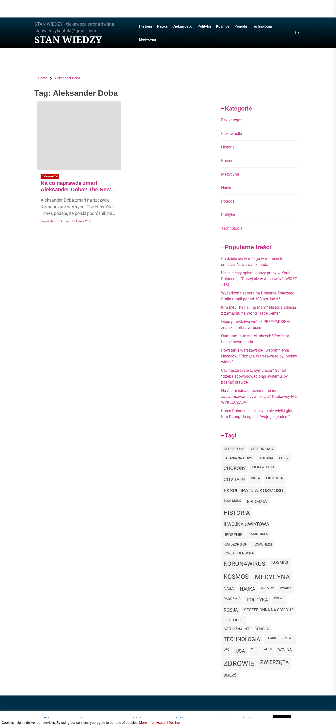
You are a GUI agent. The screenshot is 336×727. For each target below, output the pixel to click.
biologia (266, 458)
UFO (226, 649)
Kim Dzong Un (235, 544)
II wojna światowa (246, 524)
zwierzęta (274, 662)
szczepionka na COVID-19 (269, 610)
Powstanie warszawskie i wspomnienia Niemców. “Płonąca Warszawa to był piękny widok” (259, 356)
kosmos (236, 576)
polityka (257, 600)
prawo (279, 598)
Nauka (162, 26)
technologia (242, 639)
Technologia (262, 26)
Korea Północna (239, 553)
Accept (161, 723)
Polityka (204, 26)
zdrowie (239, 663)
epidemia (257, 501)
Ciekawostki (182, 26)
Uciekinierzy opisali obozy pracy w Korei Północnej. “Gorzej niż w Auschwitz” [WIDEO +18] (259, 279)
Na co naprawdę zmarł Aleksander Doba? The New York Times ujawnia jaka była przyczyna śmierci (77, 186)
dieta (255, 478)
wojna (285, 650)
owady (285, 588)
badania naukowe (238, 458)
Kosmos (222, 26)
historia (237, 512)
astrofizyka (234, 449)
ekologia (274, 478)
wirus (268, 649)
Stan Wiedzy (68, 39)
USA (240, 651)
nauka (247, 589)
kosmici (279, 562)
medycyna (272, 577)
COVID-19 (234, 479)
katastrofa (258, 534)
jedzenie (233, 534)
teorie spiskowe (279, 638)
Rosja (231, 610)
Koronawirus (244, 563)
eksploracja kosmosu (253, 490)
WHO (254, 649)
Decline (174, 723)
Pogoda (240, 26)
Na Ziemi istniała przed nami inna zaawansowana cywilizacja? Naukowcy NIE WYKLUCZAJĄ (259, 396)
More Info (146, 723)
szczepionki (234, 620)
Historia (145, 26)
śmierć (230, 675)
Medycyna (147, 39)
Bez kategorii (232, 120)
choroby (235, 468)
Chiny (284, 458)
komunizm (263, 544)
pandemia (232, 599)
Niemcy (267, 588)
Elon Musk (232, 500)
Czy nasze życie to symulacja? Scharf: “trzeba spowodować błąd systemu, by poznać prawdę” (254, 376)
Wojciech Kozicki (52, 221)
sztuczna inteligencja (246, 629)
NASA (229, 588)
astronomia (262, 449)
